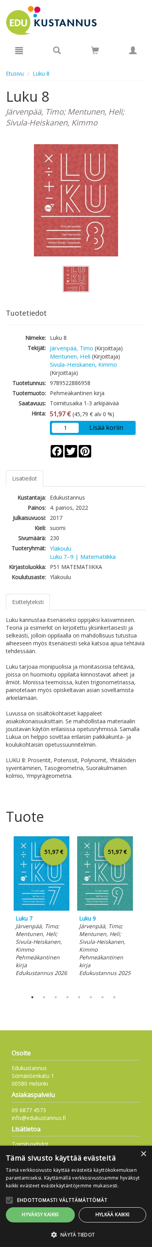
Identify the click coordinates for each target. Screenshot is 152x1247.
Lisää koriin (106, 427)
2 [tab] (44, 997)
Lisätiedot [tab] (24, 478)
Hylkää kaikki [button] (112, 1214)
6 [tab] (91, 997)
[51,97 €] (41, 908)
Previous (4, 912)
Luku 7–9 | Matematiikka (83, 556)
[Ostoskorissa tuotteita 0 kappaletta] (95, 51)
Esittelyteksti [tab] (28, 602)
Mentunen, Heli (70, 356)
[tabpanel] (41, 907)
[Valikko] (19, 50)
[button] (76, 1234)
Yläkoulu (60, 548)
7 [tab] (102, 997)
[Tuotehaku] (57, 50)
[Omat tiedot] (133, 50)
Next (142, 912)
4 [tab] (67, 997)
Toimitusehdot (30, 1144)
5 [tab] (79, 997)
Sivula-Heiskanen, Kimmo (83, 364)
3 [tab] (56, 997)
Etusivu (15, 73)
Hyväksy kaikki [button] (40, 1214)
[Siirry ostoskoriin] (95, 50)
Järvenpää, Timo (71, 348)
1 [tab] (32, 997)
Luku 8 (41, 73)
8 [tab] (114, 997)
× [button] (143, 1154)
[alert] (76, 1196)
